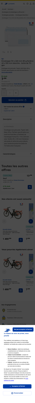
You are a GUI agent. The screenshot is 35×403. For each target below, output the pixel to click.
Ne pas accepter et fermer (23, 329)
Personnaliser (18, 393)
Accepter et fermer (18, 386)
